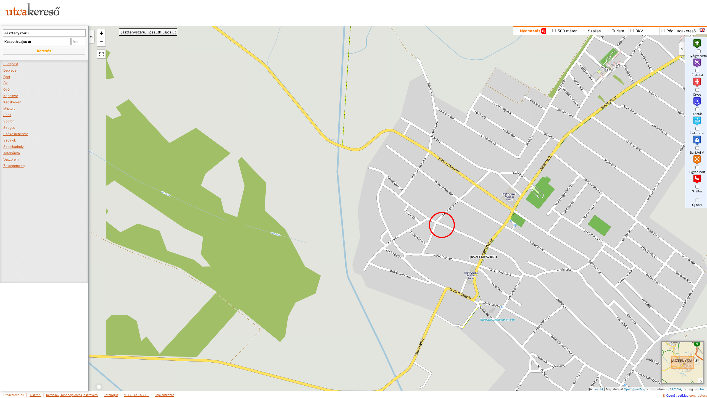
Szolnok (9, 140)
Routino (700, 389)
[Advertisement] (211, 12)
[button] (44, 51)
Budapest (10, 64)
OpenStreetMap (635, 389)
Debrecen (11, 70)
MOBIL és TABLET (136, 395)
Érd (5, 83)
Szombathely (13, 147)
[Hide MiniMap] (700, 380)
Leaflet (598, 389)
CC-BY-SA (673, 389)
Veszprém (11, 159)
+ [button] (101, 33)
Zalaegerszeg (14, 166)
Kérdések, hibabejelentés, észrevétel (72, 395)
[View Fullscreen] (101, 54)
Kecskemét (12, 102)
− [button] (101, 41)
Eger (6, 77)
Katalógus (111, 395)
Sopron (8, 121)
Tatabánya (11, 153)
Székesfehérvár (15, 134)
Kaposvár (10, 96)
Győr (7, 89)
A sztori (35, 395)
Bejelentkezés (164, 395)
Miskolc (9, 108)
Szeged (9, 128)
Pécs (7, 115)
